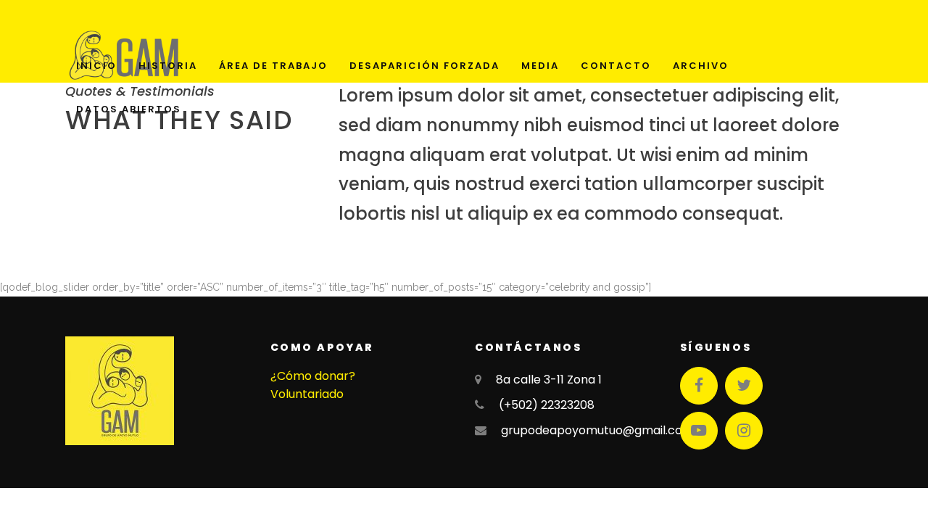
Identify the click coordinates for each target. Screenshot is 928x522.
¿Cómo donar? (312, 376)
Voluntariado (307, 394)
